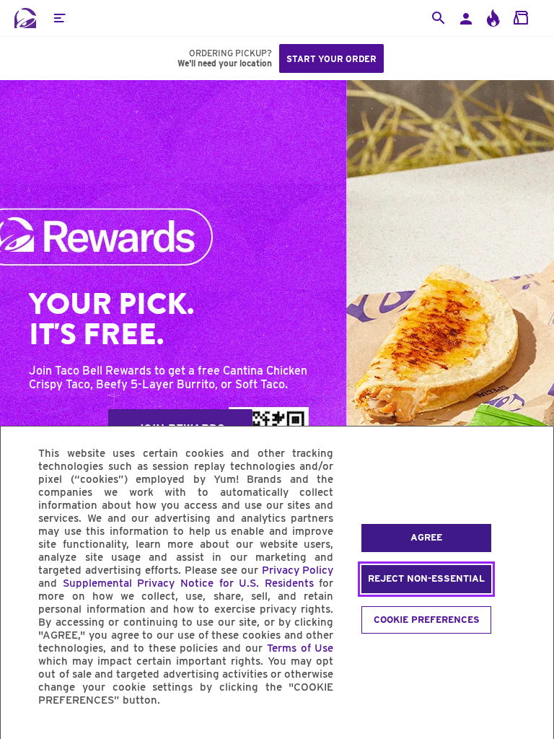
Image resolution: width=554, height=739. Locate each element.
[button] (59, 18)
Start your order (331, 58)
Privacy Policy (298, 570)
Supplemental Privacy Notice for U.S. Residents (188, 583)
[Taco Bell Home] (25, 18)
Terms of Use (300, 648)
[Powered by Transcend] (24, 733)
